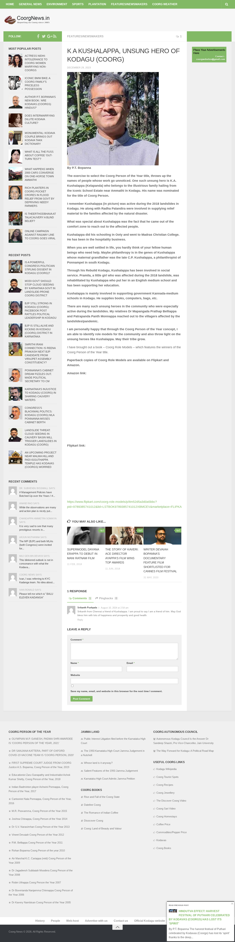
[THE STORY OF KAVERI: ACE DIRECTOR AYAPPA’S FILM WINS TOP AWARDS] (124, 536)
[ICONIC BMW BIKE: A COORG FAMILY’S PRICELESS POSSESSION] (15, 83)
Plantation (97, 4)
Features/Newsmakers (129, 4)
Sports (78, 4)
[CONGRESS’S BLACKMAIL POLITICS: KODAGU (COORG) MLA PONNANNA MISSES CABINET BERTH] (15, 412)
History (40, 920)
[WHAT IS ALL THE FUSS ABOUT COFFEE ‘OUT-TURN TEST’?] (15, 156)
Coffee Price (163, 824)
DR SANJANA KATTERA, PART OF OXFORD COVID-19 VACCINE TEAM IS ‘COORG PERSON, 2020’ (41, 753)
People (55, 920)
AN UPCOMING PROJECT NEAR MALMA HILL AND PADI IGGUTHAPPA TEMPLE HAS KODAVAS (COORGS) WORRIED (40, 459)
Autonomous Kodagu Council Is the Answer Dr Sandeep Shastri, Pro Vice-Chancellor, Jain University (183, 740)
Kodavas (161, 840)
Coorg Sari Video (165, 808)
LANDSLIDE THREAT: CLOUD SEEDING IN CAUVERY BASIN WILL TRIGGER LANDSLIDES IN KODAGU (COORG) (41, 437)
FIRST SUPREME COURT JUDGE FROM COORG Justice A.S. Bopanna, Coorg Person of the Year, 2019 (40, 765)
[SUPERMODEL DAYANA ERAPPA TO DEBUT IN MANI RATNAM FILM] (86, 536)
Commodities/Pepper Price (171, 832)
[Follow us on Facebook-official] (38, 36)
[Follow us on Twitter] (44, 36)
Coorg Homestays (166, 816)
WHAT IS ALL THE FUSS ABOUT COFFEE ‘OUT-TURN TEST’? (39, 155)
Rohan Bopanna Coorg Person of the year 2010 (38, 850)
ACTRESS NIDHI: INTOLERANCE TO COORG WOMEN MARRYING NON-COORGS (36, 63)
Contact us (121, 920)
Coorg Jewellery (165, 792)
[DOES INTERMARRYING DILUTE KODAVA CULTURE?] (15, 120)
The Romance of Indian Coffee (101, 812)
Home (10, 4)
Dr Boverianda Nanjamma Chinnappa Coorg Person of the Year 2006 (41, 892)
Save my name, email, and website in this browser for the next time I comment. (116, 691)
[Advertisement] (169, 20)
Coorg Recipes (164, 784)
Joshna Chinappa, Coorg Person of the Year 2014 (39, 818)
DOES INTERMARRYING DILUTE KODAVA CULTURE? (40, 119)
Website (75, 675)
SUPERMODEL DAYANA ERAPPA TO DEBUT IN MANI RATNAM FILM (83, 554)
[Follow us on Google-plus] (49, 36)
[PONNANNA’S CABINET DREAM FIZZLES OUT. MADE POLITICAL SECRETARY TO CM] (15, 375)
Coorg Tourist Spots (167, 776)
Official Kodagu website (149, 920)
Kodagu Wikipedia (166, 769)
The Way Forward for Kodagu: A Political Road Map (185, 750)
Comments (82, 598)
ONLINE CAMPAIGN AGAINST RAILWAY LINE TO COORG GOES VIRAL (40, 235)
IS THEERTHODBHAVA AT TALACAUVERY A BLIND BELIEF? (40, 217)
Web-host (72, 920)
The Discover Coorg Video (171, 800)
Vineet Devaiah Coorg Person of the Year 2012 (38, 834)
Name (75, 663)
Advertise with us (96, 920)
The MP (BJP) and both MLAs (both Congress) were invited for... (36, 545)
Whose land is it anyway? (98, 762)
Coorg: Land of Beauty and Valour (103, 828)
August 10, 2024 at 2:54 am (115, 607)
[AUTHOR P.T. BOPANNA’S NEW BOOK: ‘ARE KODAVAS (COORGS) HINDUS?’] (15, 101)
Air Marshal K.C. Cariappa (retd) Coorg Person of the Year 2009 (40, 860)
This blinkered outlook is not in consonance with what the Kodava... (36, 563)
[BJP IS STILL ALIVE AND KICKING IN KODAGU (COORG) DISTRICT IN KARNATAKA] (15, 330)
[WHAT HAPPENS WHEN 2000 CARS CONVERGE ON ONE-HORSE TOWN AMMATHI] (15, 174)
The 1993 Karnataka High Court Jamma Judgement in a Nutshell (113, 753)
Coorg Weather (164, 4)
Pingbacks (108, 598)
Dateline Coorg (92, 804)
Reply (80, 619)
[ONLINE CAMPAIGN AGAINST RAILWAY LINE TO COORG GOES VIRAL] (15, 236)
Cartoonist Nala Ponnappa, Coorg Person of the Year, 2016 (40, 801)
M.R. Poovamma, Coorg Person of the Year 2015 (39, 810)
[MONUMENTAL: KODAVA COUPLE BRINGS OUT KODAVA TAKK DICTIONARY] (15, 138)
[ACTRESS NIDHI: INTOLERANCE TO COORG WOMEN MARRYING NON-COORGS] (15, 60)
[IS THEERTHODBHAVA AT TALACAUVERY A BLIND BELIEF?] (15, 218)
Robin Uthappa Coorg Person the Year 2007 (36, 882)
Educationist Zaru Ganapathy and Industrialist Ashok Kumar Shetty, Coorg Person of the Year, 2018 (39, 777)
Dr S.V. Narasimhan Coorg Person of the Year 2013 (41, 826)
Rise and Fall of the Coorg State (102, 796)
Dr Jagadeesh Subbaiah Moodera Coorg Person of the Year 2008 (41, 872)
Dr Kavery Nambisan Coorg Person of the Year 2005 (41, 902)
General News (30, 4)
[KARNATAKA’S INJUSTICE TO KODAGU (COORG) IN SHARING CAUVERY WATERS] (15, 394)
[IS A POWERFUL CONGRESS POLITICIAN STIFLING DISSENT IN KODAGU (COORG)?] (15, 267)
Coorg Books (163, 848)
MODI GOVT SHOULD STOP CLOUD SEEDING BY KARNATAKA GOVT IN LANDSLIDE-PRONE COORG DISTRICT (40, 288)
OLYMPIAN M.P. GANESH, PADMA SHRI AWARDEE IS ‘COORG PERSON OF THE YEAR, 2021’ (41, 740)
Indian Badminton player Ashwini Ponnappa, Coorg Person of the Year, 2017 (38, 789)
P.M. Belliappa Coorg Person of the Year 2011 (37, 842)
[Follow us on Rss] (55, 36)
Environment (57, 4)
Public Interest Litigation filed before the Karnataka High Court (113, 740)
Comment (77, 639)
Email (131, 663)
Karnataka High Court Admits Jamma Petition (109, 778)
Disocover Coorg (93, 820)
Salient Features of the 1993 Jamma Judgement (111, 770)
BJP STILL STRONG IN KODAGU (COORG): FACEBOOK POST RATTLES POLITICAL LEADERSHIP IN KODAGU (40, 310)
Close (232, 903)
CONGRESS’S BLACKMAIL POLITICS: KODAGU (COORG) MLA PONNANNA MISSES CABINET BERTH (39, 415)
